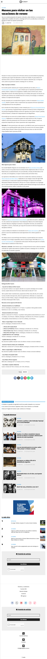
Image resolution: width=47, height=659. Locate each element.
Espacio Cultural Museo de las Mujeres (17, 219)
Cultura (4, 7)
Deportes (13, 521)
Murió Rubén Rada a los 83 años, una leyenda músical (29, 474)
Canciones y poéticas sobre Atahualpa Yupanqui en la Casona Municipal (30, 421)
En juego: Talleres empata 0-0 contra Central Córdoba (24, 523)
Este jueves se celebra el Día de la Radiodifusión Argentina (26, 461)
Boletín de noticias (24, 554)
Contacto (23, 593)
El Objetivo (8, 22)
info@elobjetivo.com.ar (23, 648)
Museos (25, 372)
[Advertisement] (23, 65)
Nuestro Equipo (23, 591)
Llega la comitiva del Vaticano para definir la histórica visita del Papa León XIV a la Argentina (24, 531)
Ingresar (24, 596)
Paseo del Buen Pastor (34, 167)
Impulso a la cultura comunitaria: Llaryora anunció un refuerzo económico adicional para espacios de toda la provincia (29, 435)
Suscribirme (23, 564)
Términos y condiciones (23, 586)
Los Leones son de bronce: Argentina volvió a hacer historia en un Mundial (20, 406)
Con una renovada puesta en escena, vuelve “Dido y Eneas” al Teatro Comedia (29, 448)
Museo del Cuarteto (33, 230)
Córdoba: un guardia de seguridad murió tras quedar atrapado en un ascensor (21, 404)
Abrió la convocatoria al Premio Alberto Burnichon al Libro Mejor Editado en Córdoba (25, 539)
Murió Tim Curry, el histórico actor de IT (27, 487)
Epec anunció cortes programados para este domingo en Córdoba (24, 547)
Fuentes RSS (23, 589)
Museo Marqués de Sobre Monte (10, 178)
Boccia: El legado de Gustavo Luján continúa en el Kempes (17, 408)
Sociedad (13, 528)
